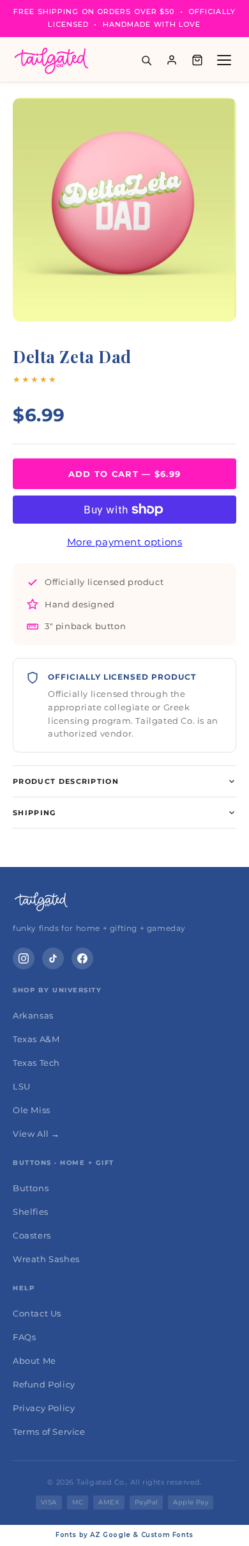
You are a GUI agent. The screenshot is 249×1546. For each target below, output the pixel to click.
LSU (22, 1086)
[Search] (146, 60)
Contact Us (37, 1313)
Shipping (34, 812)
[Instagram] (23, 958)
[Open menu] (224, 60)
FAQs (24, 1337)
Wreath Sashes (46, 1259)
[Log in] (172, 60)
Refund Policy (44, 1384)
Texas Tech (36, 1063)
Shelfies (31, 1211)
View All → (36, 1133)
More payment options (125, 542)
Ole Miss (31, 1110)
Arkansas (33, 1015)
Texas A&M (36, 1039)
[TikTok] (53, 958)
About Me (34, 1360)
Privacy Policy (44, 1408)
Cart (197, 60)
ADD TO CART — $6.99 (124, 474)
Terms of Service (49, 1431)
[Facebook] (82, 958)
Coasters (32, 1235)
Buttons (31, 1188)
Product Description (66, 781)
